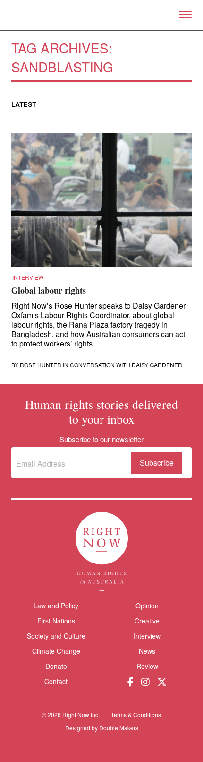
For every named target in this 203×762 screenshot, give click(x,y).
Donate (56, 666)
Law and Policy (56, 605)
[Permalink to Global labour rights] (101, 203)
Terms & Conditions (136, 714)
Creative (147, 620)
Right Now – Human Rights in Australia (101, 15)
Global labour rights (48, 290)
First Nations (56, 620)
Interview (27, 277)
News (147, 651)
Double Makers (118, 728)
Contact (56, 681)
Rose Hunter (40, 365)
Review (147, 666)
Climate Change (56, 651)
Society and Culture (56, 636)
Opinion (147, 605)
